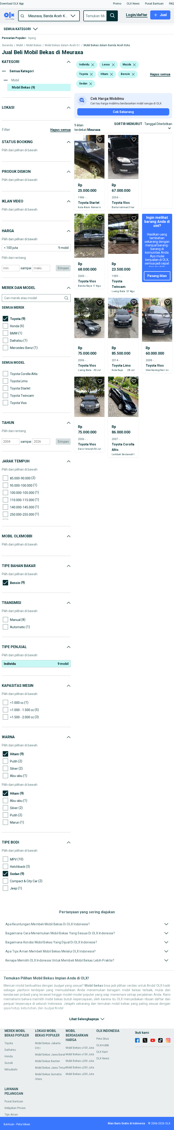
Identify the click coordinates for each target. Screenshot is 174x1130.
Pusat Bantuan (14, 1101)
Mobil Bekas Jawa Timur (50, 1067)
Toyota (9, 1043)
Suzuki (9, 1063)
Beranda (7, 45)
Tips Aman (11, 1114)
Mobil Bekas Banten (47, 1061)
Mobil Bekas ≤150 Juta (80, 1054)
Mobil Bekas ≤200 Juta (80, 1061)
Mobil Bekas (33, 45)
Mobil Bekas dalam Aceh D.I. (62, 45)
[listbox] (92, 64)
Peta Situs (102, 1038)
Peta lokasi (23, 1124)
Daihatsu (10, 1049)
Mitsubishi (11, 1069)
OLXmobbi (102, 1045)
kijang (32, 38)
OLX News (102, 1058)
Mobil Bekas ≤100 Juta (80, 1047)
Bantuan (9, 1124)
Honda (9, 1056)
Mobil (19, 45)
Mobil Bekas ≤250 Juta (80, 1067)
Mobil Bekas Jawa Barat (50, 1054)
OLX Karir (102, 1051)
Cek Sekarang (123, 112)
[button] (12, 3)
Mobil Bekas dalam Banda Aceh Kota (107, 45)
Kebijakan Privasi (15, 1108)
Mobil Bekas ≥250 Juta (80, 1074)
